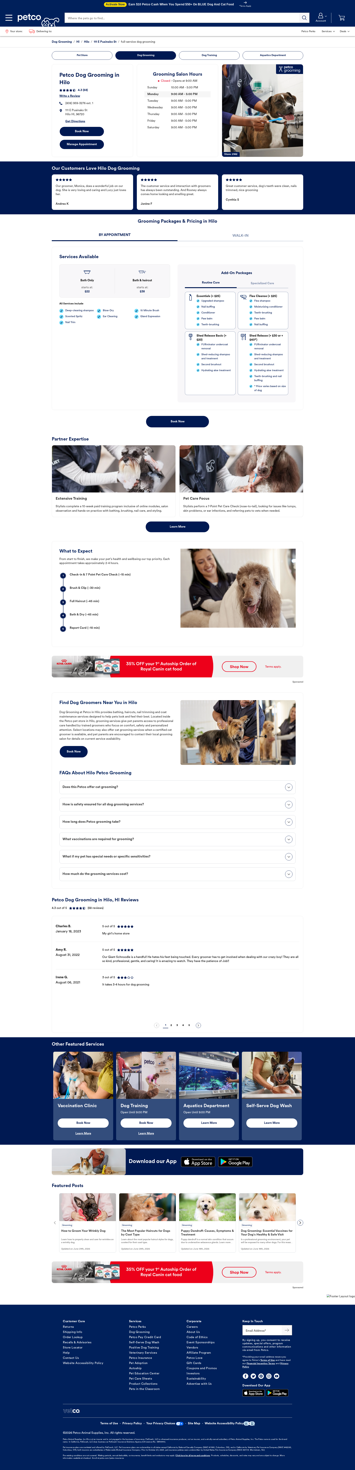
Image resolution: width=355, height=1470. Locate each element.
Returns (68, 1327)
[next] (198, 1025)
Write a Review (69, 96)
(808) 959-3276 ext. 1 (79, 103)
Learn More (177, 526)
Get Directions (75, 121)
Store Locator (73, 1347)
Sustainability (196, 1378)
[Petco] (37, 18)
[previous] (156, 1025)
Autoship (135, 1368)
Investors (193, 1373)
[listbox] (177, 969)
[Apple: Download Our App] (253, 1393)
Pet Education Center (144, 1373)
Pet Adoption (138, 1363)
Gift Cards (194, 1363)
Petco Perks (137, 1327)
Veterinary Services (143, 1352)
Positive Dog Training (144, 1347)
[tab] (115, 235)
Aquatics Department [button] (273, 55)
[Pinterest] (261, 1376)
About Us (193, 1332)
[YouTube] (276, 1376)
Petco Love (194, 1358)
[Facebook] (245, 1376)
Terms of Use (267, 1360)
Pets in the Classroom (144, 1389)
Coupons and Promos (202, 1368)
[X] (253, 1376)
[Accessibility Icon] (249, 1423)
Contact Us (71, 1358)
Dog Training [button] (209, 55)
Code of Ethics (197, 1337)
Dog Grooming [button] (145, 55)
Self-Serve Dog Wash (144, 1342)
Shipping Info (72, 1332)
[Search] (304, 18)
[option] (177, 969)
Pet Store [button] (82, 55)
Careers (192, 1327)
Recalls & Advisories (77, 1342)
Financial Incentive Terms (261, 1364)
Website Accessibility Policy (83, 1363)
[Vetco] (71, 1410)
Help (66, 1352)
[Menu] (9, 18)
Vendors (192, 1347)
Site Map (194, 1423)
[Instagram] (269, 1376)
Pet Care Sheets (140, 1378)
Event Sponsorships (200, 1342)
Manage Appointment (82, 144)
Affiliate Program (199, 1352)
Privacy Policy (132, 1423)
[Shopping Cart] (342, 18)
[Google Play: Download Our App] (277, 1393)
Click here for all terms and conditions (192, 1456)
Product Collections (143, 1384)
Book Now (82, 131)
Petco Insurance (140, 1358)
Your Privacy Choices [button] (160, 1423)
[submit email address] (287, 1330)
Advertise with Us (199, 1384)
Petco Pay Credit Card (145, 1337)
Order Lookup (73, 1337)
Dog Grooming (139, 1332)
